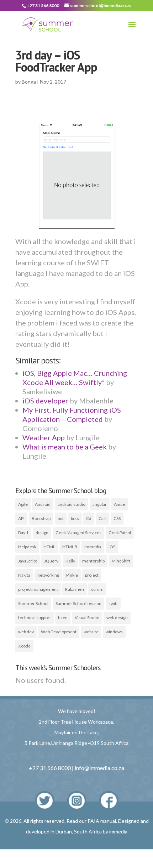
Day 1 (23, 532)
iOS (112, 546)
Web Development (58, 631)
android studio (71, 504)
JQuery (51, 561)
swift (113, 603)
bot (61, 518)
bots (75, 518)
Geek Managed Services (78, 532)
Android (43, 504)
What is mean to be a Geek (64, 446)
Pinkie (72, 575)
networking (48, 575)
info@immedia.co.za (99, 767)
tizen (63, 617)
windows (114, 631)
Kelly (70, 561)
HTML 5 (69, 546)
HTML (49, 546)
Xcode (24, 646)
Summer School (33, 603)
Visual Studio (87, 617)
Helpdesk (27, 546)
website (91, 631)
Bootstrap (41, 518)
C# (88, 518)
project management (38, 589)
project (92, 575)
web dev (26, 631)
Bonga (29, 82)
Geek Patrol (120, 532)
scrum (97, 589)
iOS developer (45, 400)
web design (117, 617)
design (42, 532)
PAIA (93, 821)
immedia (92, 546)
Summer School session (78, 603)
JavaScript (27, 561)
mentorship (93, 561)
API (21, 518)
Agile (23, 504)
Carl (102, 518)
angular (100, 504)
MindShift (121, 561)
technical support (34, 617)
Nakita (24, 575)
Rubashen (74, 589)
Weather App (43, 437)
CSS (117, 518)
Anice (119, 504)
